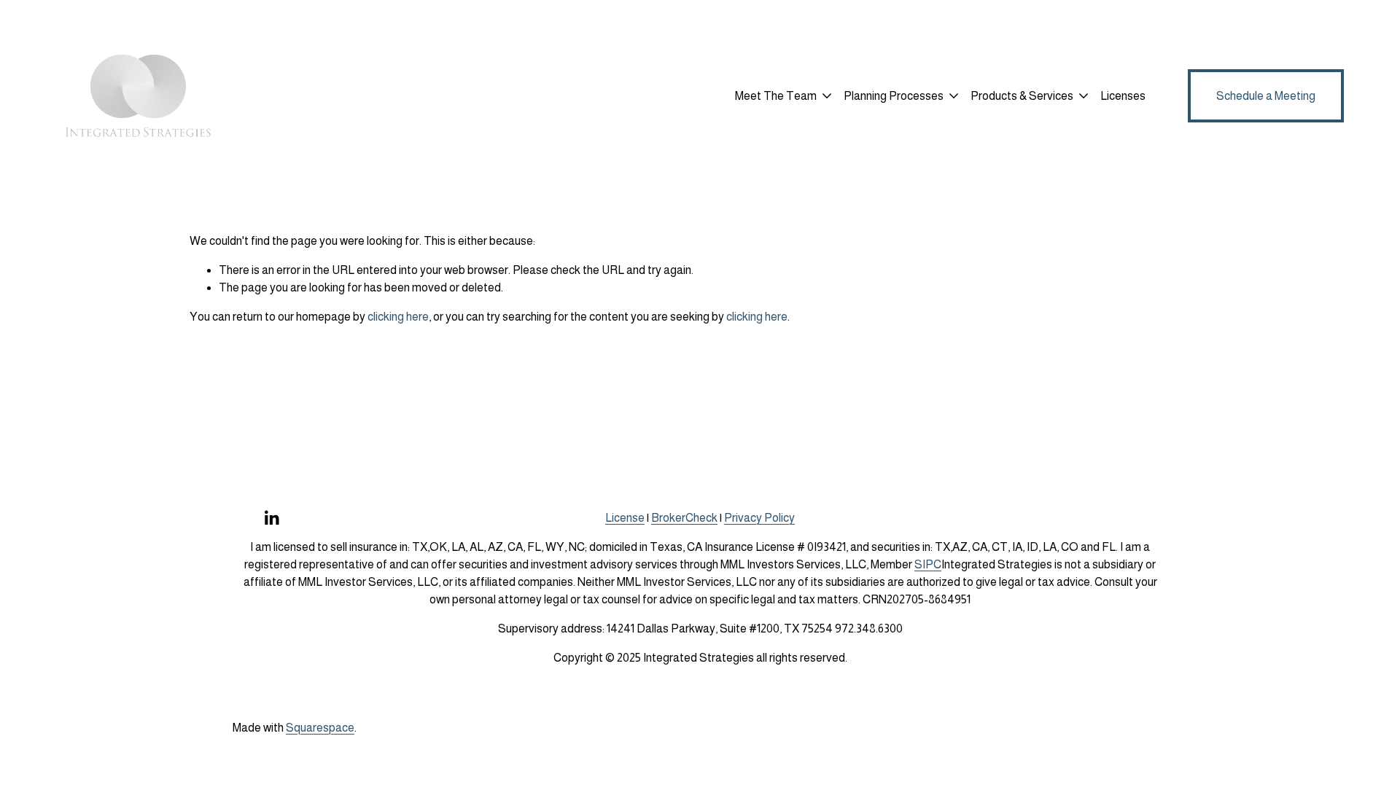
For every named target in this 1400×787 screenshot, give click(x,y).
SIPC (927, 564)
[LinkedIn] (271, 518)
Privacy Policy (759, 518)
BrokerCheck (684, 518)
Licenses (1123, 96)
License (625, 518)
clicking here (398, 316)
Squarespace (320, 727)
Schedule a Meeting (1265, 96)
